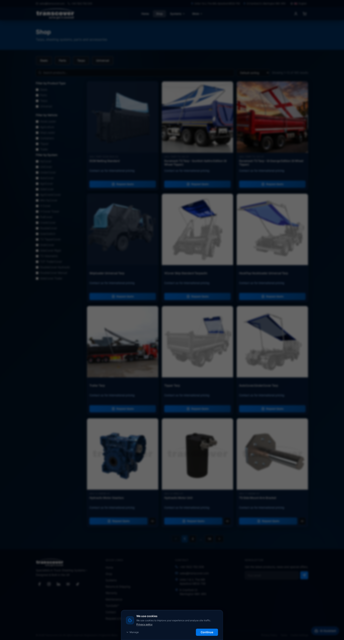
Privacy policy (144, 624)
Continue (207, 632)
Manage (134, 632)
